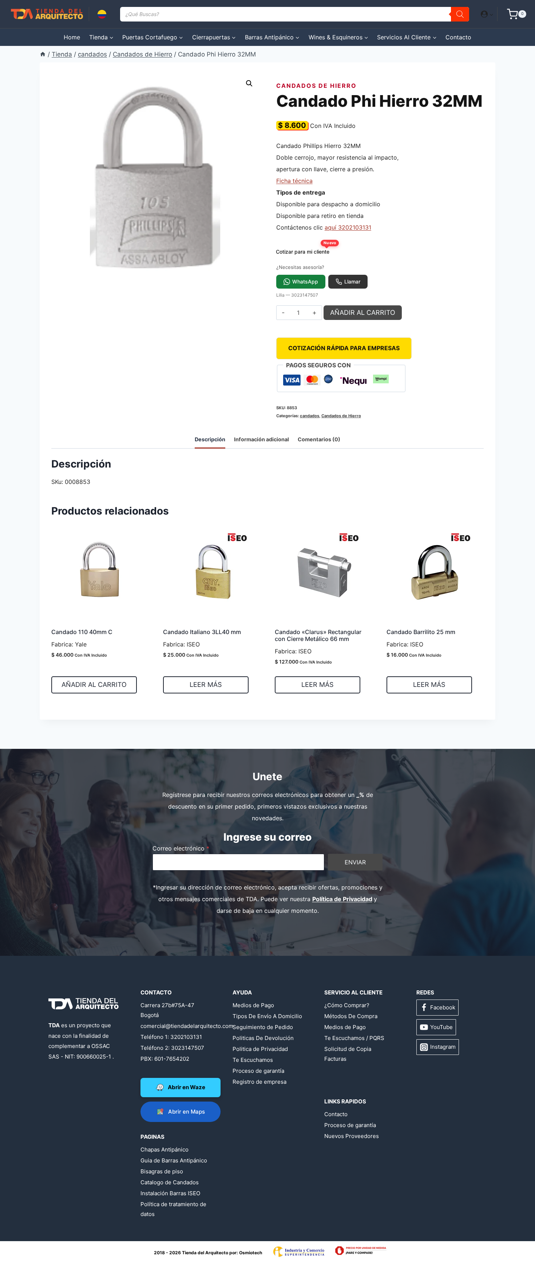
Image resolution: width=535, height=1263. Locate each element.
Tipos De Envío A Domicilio (267, 1016)
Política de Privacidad (342, 899)
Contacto (458, 37)
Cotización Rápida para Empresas (344, 348)
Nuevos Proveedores (351, 1136)
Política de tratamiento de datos (173, 1209)
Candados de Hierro (316, 85)
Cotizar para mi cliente (305, 250)
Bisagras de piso (161, 1171)
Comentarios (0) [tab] (319, 439)
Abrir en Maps (186, 1111)
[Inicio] (43, 54)
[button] (491, 14)
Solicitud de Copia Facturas (347, 1053)
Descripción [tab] (210, 439)
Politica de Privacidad (260, 1048)
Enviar (355, 862)
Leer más (206, 684)
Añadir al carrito (362, 312)
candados (309, 415)
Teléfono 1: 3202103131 (171, 1036)
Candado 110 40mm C (81, 632)
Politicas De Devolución (263, 1038)
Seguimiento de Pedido (263, 1027)
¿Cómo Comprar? (346, 1005)
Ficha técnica (294, 180)
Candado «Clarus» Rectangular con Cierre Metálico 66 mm (318, 635)
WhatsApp (305, 281)
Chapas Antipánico (164, 1149)
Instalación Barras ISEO (170, 1193)
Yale (81, 644)
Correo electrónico (180, 848)
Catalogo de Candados (169, 1182)
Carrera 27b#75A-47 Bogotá (167, 1010)
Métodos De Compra (350, 1016)
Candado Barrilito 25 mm (421, 632)
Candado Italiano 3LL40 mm (202, 632)
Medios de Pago (253, 1005)
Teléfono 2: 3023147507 (172, 1047)
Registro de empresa (259, 1081)
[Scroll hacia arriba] (34, 1234)
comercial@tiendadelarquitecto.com (175, 1025)
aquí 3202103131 (348, 227)
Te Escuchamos (253, 1059)
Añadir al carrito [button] (94, 684)
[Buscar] (460, 14)
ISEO (193, 644)
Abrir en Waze (186, 1087)
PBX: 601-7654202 (164, 1058)
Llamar (352, 281)
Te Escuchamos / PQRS (354, 1038)
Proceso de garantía (258, 1070)
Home (72, 37)
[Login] (487, 14)
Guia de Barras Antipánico (173, 1160)
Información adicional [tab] (261, 439)
